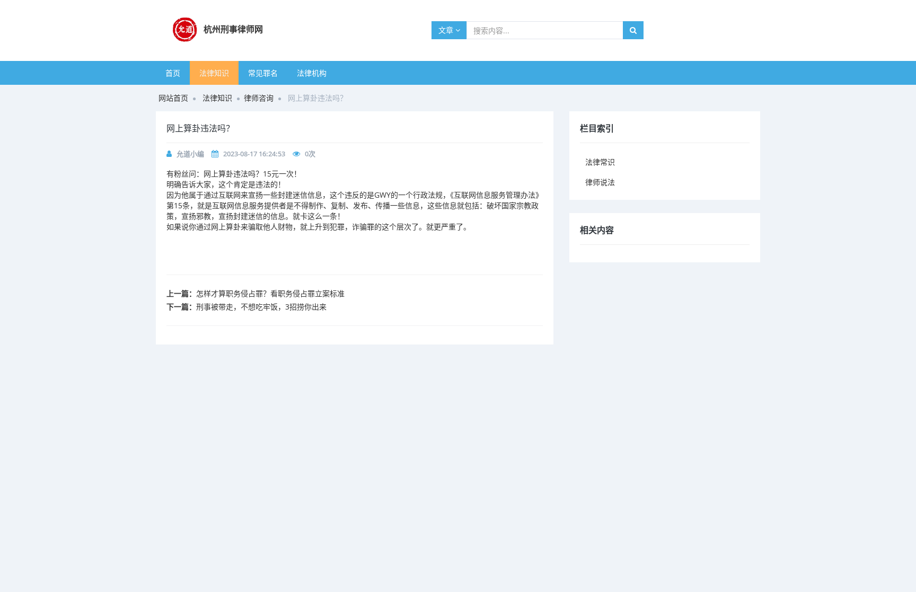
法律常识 (600, 162)
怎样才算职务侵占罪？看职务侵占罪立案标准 (270, 293)
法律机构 (312, 73)
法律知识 (214, 73)
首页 (172, 73)
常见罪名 (263, 73)
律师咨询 (259, 98)
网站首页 (173, 98)
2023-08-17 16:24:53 (254, 153)
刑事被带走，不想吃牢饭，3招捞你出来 (261, 307)
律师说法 (600, 182)
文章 (446, 30)
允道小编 (190, 153)
